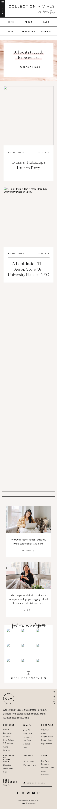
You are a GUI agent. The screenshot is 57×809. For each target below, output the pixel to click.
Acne (5, 747)
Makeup (26, 744)
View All (6, 729)
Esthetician (8, 768)
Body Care (27, 733)
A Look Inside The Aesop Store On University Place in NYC (28, 269)
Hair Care (27, 740)
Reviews (6, 736)
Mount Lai (45, 771)
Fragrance (27, 737)
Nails (25, 747)
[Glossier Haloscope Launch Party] (29, 115)
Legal (23, 803)
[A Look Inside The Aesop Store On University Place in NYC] (29, 217)
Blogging (7, 765)
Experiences (46, 743)
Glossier (45, 774)
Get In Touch (29, 761)
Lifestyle (43, 152)
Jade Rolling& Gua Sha (8, 742)
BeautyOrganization (47, 735)
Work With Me (29, 765)
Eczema (6, 750)
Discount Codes (48, 767)
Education (7, 733)
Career (6, 772)
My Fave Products (45, 763)
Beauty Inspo (47, 740)
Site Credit (32, 803)
